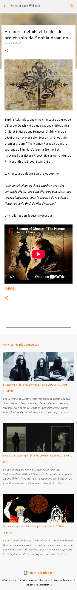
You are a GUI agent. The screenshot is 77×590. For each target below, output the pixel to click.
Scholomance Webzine (25, 6)
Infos (10, 288)
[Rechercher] (72, 6)
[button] (6, 50)
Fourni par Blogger (41, 572)
